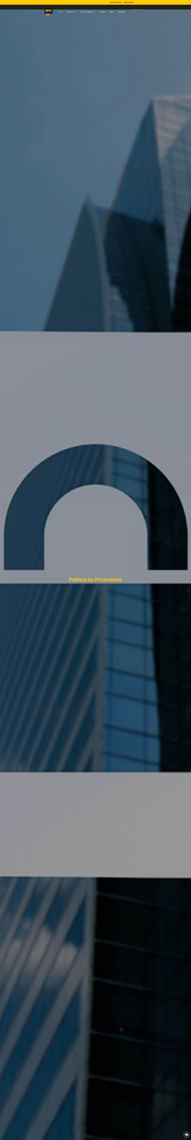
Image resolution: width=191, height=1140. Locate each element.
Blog (111, 12)
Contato (102, 12)
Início (60, 12)
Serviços (70, 12)
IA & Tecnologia (86, 12)
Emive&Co (121, 12)
